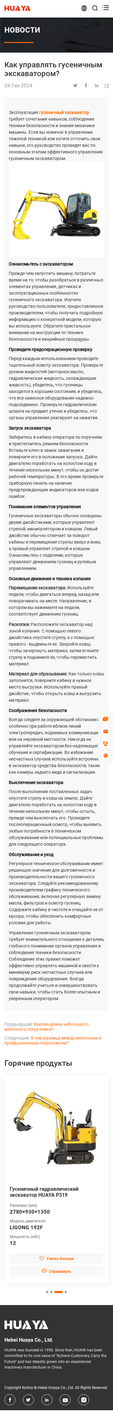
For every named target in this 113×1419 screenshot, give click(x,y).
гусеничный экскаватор (64, 112)
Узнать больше (56, 1258)
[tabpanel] (56, 1179)
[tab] (47, 1292)
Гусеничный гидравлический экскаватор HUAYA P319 (44, 1192)
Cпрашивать (56, 1271)
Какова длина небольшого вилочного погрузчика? (46, 1027)
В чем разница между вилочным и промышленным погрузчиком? (52, 1040)
